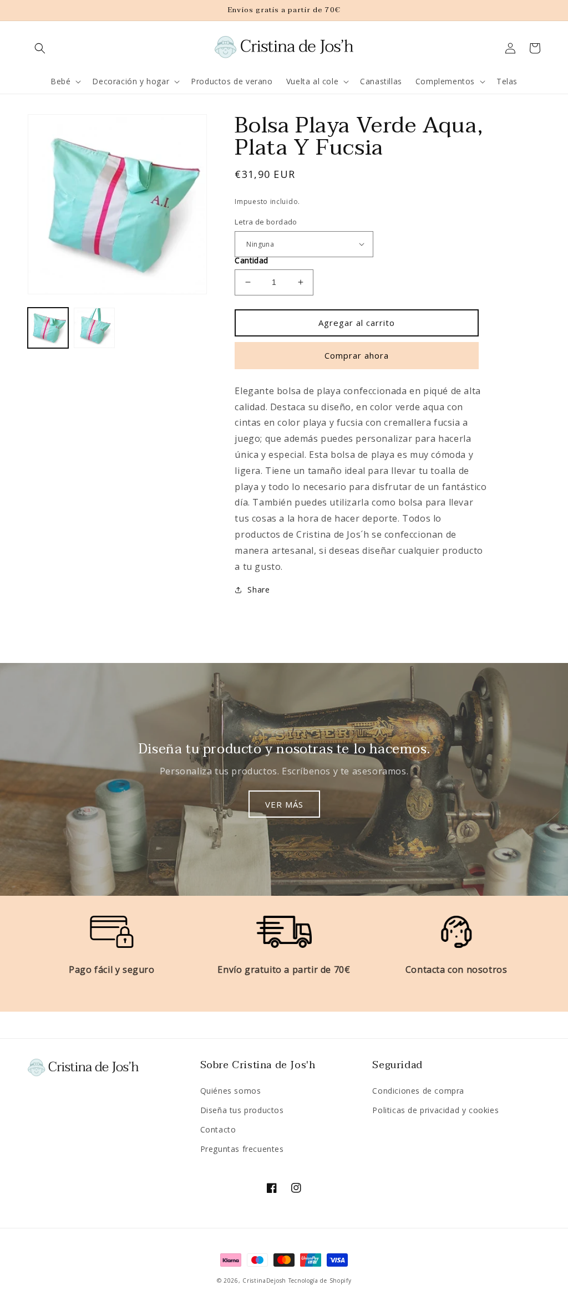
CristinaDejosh (264, 1280)
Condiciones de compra (418, 1090)
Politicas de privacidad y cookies (435, 1110)
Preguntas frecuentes (242, 1149)
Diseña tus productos (242, 1110)
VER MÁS (284, 804)
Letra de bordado (266, 222)
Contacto (218, 1129)
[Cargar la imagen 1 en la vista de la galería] (48, 328)
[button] (40, 48)
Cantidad (251, 260)
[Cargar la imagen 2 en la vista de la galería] (94, 328)
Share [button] (258, 589)
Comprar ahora (356, 355)
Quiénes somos (230, 1090)
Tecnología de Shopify (320, 1280)
